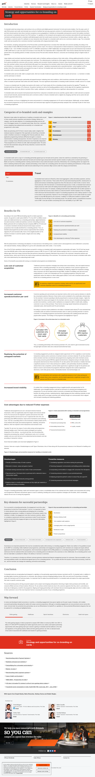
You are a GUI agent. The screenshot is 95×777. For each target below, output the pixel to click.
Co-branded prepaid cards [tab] (39, 151)
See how (8, 742)
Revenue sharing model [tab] (20, 539)
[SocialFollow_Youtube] (55, 751)
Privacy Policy (19, 773)
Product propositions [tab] (81, 539)
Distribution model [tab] (69, 539)
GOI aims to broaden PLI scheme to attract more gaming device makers (27, 683)
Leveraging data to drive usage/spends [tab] (53, 539)
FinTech (26, 6)
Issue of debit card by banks (14, 676)
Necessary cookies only (43, 768)
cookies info (8, 771)
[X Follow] (48, 751)
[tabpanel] (47, 179)
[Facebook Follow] (53, 751)
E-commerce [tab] (9, 181)
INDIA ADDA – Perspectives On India (16, 679)
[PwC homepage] (4, 3)
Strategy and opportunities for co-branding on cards (54, 6)
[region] (26, 768)
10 (17, 624)
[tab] (14, 614)
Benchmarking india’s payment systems (17, 672)
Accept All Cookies (43, 765)
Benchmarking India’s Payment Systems (18, 658)
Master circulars (11, 669)
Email (17, 708)
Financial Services (19, 6)
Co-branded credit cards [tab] (11, 151)
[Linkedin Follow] (50, 751)
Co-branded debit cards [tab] (25, 151)
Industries (10, 6)
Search (91, 4)
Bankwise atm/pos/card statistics (16, 661)
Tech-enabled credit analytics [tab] (35, 539)
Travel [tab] (7, 173)
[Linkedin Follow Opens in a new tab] (14, 708)
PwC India (4, 6)
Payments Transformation (35, 6)
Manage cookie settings (43, 771)
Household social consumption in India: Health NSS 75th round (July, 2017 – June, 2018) (31, 687)
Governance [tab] (8, 539)
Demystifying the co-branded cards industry (19, 665)
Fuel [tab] (7, 177)
